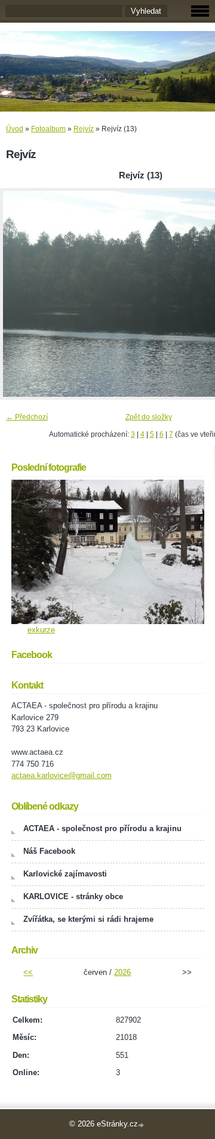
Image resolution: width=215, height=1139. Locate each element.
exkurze (41, 629)
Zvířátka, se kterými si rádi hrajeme (88, 919)
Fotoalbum (48, 129)
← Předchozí (27, 417)
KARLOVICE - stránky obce (73, 896)
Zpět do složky (148, 417)
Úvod (14, 129)
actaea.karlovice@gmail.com (61, 775)
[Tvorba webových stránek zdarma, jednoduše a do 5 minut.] (142, 1125)
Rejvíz (83, 129)
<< (28, 972)
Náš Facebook (49, 851)
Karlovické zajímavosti (65, 873)
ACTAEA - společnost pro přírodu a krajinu (102, 828)
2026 (122, 972)
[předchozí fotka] (19, 294)
